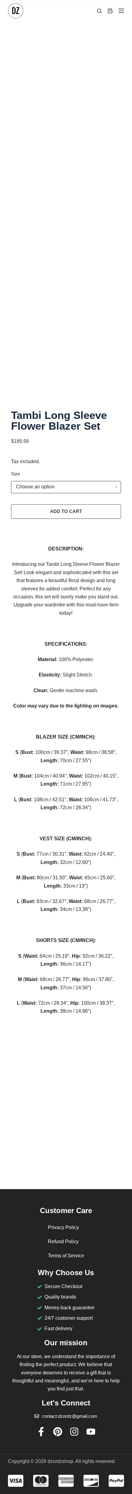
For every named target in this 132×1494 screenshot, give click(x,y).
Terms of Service (66, 1255)
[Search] (99, 11)
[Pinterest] (57, 1431)
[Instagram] (74, 1431)
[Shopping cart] (110, 11)
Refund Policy (63, 1241)
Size (15, 473)
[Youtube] (90, 1431)
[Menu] (121, 11)
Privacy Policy (63, 1227)
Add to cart (66, 511)
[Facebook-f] (41, 1431)
